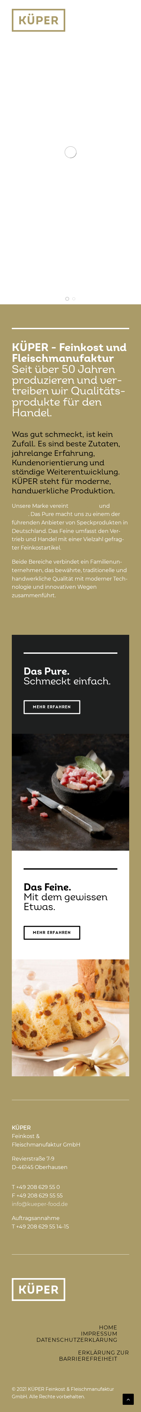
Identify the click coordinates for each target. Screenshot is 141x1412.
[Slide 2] (73, 298)
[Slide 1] (67, 298)
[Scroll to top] (128, 1399)
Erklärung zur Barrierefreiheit (94, 1356)
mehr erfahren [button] (52, 707)
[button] (126, 20)
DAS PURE (84, 506)
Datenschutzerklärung (76, 1340)
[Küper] (38, 20)
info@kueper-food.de (40, 1204)
